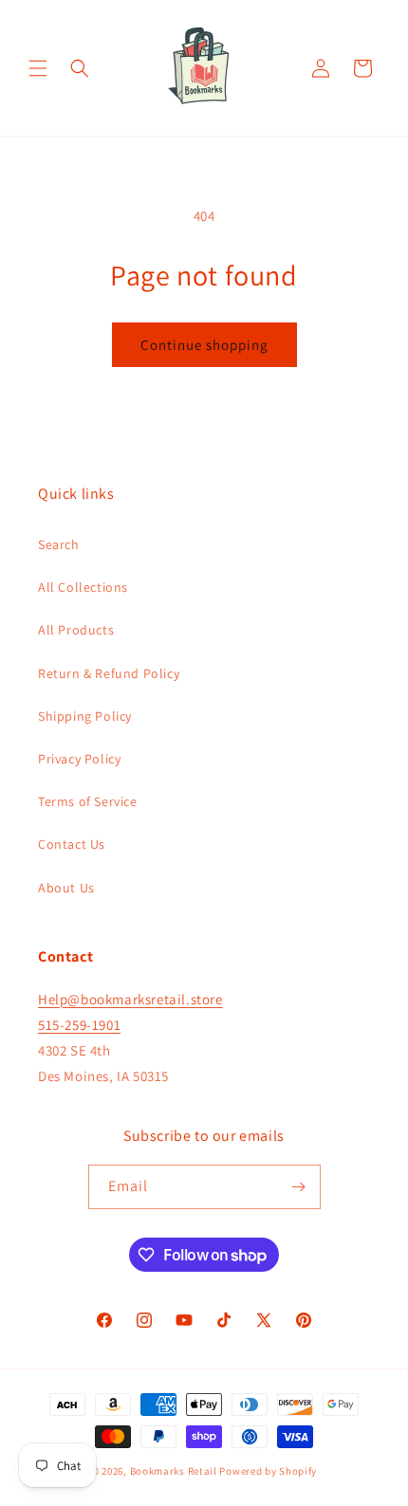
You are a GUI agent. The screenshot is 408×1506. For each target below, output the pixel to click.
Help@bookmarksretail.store (130, 999)
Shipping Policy (85, 716)
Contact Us (71, 844)
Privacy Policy (79, 758)
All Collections (83, 587)
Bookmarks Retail (173, 1471)
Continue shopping (204, 345)
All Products (76, 629)
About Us (66, 887)
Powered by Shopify (268, 1471)
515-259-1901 (79, 1025)
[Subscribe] (299, 1187)
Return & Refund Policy (108, 673)
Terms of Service (88, 801)
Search (59, 544)
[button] (38, 68)
